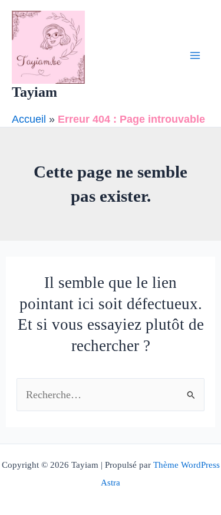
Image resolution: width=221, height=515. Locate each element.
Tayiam (34, 92)
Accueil (29, 119)
